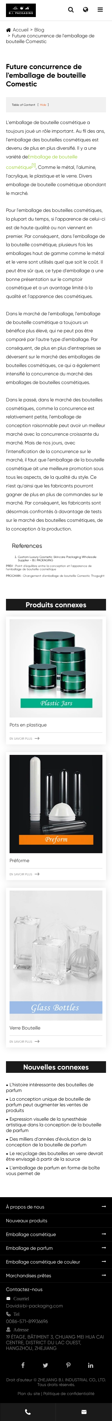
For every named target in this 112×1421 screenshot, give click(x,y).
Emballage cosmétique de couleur (43, 1262)
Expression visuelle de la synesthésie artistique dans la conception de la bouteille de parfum (53, 1124)
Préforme (19, 860)
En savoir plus (24, 738)
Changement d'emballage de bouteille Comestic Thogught (64, 575)
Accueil (20, 30)
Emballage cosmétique (31, 1234)
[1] (34, 165)
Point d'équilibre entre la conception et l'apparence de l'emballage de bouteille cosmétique (49, 567)
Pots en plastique (28, 725)
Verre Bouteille (25, 1028)
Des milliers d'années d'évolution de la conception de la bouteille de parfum (48, 1142)
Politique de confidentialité (68, 1393)
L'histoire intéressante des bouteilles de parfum (49, 1087)
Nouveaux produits (26, 1220)
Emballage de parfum (29, 1248)
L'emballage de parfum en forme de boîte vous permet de (53, 1170)
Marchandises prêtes (28, 1275)
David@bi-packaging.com (34, 1306)
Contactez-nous (24, 1289)
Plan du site (29, 1393)
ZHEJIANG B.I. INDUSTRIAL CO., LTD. (72, 1379)
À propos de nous (25, 1207)
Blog (39, 30)
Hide (43, 104)
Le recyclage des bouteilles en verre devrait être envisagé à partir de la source (54, 1156)
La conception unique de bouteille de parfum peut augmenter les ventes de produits (48, 1104)
